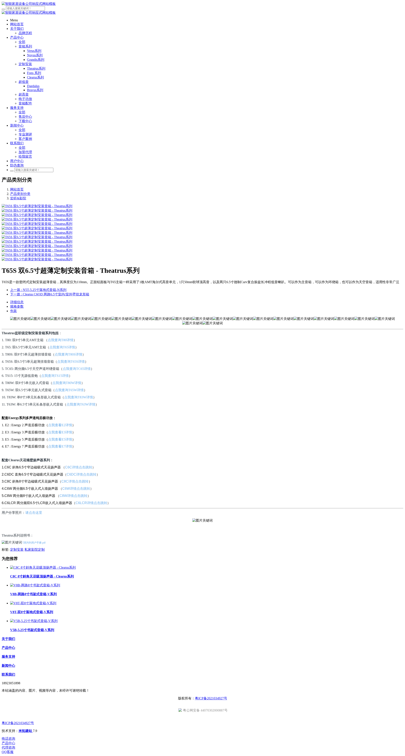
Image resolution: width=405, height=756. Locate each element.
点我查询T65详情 (62, 347)
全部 (22, 42)
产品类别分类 (20, 194)
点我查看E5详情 (60, 439)
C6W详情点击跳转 (76, 488)
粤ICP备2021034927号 (211, 698)
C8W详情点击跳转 (73, 496)
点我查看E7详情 (60, 446)
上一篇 (38, 290)
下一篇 (49, 294)
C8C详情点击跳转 (75, 481)
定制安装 (17, 549)
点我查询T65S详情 (71, 361)
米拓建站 (26, 731)
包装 (13, 311)
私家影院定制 (34, 549)
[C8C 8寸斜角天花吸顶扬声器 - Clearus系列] (43, 567)
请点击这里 (33, 512)
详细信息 (17, 302)
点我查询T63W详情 (80, 404)
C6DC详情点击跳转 (81, 474)
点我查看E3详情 (60, 432)
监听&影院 (18, 198)
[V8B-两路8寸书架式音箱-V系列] (35, 585)
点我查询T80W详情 (66, 383)
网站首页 (17, 189)
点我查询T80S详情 (68, 354)
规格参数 (17, 306)
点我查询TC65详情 (77, 369)
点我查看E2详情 (60, 425)
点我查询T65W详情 (69, 390)
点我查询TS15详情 (55, 375)
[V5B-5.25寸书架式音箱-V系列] (34, 621)
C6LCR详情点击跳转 (91, 503)
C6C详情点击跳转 (78, 467)
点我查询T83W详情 (78, 397)
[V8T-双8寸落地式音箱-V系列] (33, 603)
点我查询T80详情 (60, 340)
